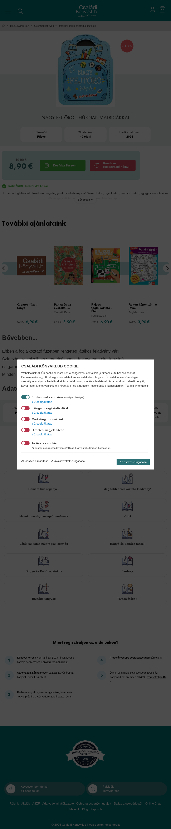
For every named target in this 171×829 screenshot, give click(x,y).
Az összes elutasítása (34, 461)
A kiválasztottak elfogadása (68, 461)
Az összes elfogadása (133, 462)
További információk (137, 385)
